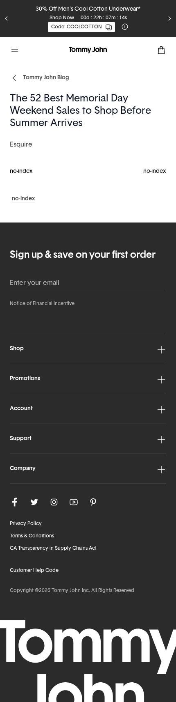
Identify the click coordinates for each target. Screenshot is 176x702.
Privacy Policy (26, 523)
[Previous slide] (6, 18)
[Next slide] (169, 18)
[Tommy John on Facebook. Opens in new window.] (15, 502)
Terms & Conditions (32, 536)
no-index (21, 171)
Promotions (25, 379)
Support (21, 439)
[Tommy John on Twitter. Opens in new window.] (34, 502)
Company (23, 469)
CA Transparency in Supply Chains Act (53, 548)
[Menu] (15, 50)
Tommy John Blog (46, 78)
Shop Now (62, 18)
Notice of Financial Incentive (42, 303)
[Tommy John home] (88, 50)
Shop (17, 349)
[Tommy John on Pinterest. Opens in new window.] (93, 502)
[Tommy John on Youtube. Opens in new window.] (74, 502)
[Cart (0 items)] (161, 50)
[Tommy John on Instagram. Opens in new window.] (54, 502)
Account (21, 409)
